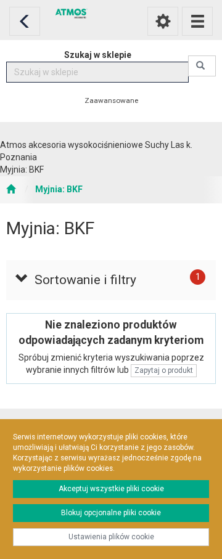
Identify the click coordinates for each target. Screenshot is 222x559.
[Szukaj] (202, 65)
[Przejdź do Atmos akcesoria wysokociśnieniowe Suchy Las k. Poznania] (11, 189)
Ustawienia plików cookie (111, 536)
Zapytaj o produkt (163, 370)
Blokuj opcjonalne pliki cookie (111, 512)
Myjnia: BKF (59, 189)
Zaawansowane (111, 100)
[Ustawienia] (162, 21)
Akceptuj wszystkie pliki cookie (111, 488)
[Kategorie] (197, 21)
